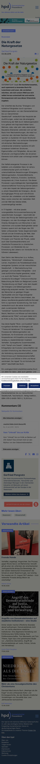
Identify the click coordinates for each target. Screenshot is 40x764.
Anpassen (6, 386)
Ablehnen (22, 386)
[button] (36, 8)
